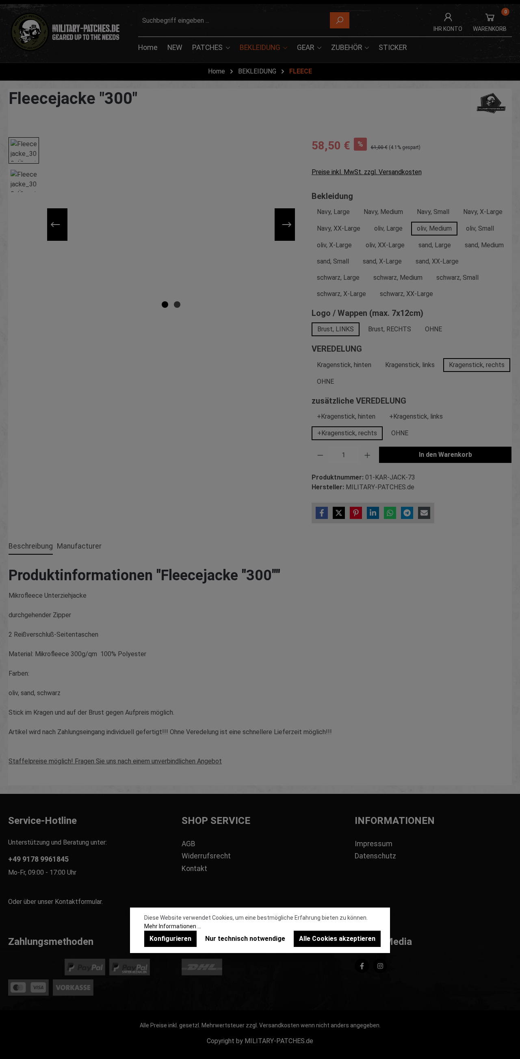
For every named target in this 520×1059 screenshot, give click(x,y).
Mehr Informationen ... (172, 926)
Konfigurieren (170, 938)
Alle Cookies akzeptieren (337, 938)
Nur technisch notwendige (245, 938)
